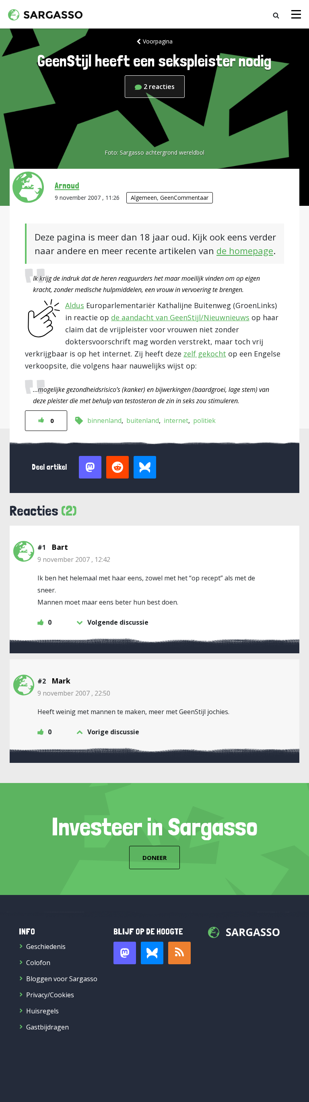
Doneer (154, 857)
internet (176, 420)
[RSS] (179, 953)
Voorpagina (158, 41)
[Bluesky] (152, 953)
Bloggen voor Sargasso (61, 978)
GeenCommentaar (184, 197)
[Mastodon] (124, 953)
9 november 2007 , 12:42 (73, 559)
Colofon (38, 962)
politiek (204, 420)
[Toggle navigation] (296, 14)
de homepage (244, 250)
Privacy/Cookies (50, 994)
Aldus (74, 305)
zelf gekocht (204, 353)
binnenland (104, 420)
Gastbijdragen (47, 1027)
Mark (61, 681)
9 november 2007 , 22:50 (73, 693)
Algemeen (144, 197)
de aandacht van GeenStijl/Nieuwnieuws (180, 317)
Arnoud (67, 185)
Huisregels (42, 1011)
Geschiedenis (46, 946)
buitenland (142, 420)
